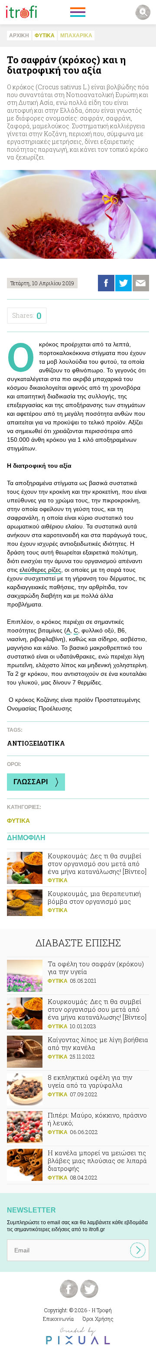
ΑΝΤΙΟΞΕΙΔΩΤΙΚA (36, 743)
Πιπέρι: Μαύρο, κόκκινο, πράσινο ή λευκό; (78, 1127)
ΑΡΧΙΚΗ (19, 36)
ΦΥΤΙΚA (45, 36)
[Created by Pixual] (78, 1336)
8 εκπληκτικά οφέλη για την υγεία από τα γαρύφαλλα (78, 1089)
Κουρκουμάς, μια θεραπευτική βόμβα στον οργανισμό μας (78, 905)
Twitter (123, 283)
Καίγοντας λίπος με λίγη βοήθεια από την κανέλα (78, 1051)
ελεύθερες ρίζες (40, 569)
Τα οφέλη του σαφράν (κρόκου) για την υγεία (78, 975)
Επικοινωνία (58, 1318)
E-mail (141, 283)
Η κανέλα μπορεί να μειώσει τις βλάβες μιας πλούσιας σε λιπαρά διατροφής (78, 1165)
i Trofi (21, 12)
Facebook (106, 283)
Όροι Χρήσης (98, 1318)
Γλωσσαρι (30, 782)
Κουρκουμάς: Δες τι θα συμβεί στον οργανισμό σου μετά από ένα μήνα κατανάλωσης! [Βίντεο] (78, 868)
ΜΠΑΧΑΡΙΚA (76, 36)
